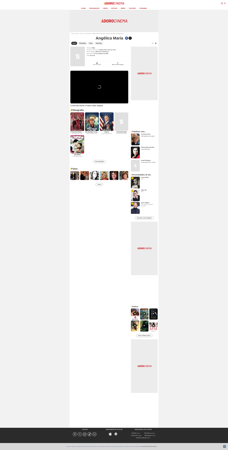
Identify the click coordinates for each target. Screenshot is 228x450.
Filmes (83, 8)
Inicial (72, 33)
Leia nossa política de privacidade (148, 446)
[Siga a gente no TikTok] (90, 434)
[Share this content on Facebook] (126, 38)
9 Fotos (99, 184)
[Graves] (107, 121)
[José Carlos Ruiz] (135, 139)
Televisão (132, 8)
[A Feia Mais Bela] (121, 121)
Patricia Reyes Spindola (147, 147)
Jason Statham (145, 202)
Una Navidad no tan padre (92, 132)
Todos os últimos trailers (144, 335)
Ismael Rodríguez (146, 160)
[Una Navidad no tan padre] (92, 121)
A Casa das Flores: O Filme (77, 132)
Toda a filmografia (99, 161)
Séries (123, 8)
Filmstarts (147, 433)
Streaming (143, 8)
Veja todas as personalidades (144, 218)
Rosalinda (77, 154)
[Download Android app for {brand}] (116, 434)
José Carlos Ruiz (145, 134)
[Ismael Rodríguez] (135, 166)
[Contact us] (94, 434)
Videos (105, 8)
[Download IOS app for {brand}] (111, 434)
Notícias (114, 8)
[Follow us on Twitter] (80, 434)
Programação (94, 8)
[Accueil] (114, 3)
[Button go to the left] (153, 43)
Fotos (74, 168)
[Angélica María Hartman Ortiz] (77, 56)
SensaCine (134, 435)
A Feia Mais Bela (121, 132)
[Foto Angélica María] (74, 175)
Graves (106, 132)
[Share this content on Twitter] (130, 38)
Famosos (77, 33)
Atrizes (81, 33)
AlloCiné (134, 433)
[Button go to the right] (156, 43)
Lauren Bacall (145, 177)
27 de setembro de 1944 (101, 53)
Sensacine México (141, 437)
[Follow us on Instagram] (85, 434)
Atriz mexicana (88, 33)
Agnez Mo (144, 190)
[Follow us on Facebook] (75, 434)
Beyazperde (148, 435)
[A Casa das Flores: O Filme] (77, 121)
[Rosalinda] (77, 144)
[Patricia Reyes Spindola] (135, 152)
